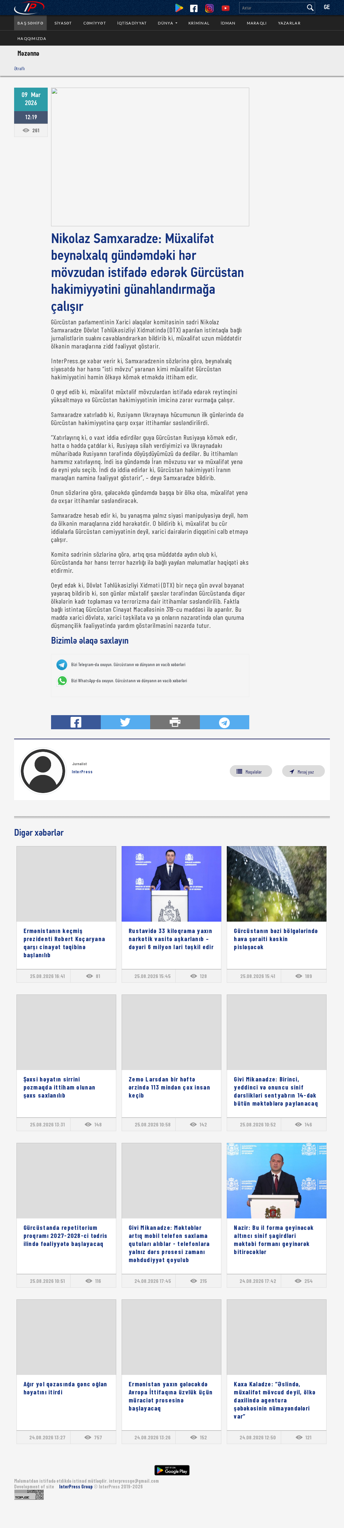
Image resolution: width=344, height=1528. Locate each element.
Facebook (194, 8)
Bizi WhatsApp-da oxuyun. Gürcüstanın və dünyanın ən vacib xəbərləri (129, 680)
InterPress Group (76, 1486)
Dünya (166, 23)
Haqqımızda (31, 38)
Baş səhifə (30, 23)
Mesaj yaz (306, 772)
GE (327, 7)
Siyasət (63, 23)
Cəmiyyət (94, 23)
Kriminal (199, 23)
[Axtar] (310, 7)
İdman (228, 23)
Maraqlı (257, 23)
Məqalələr (254, 772)
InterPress (82, 771)
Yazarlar (289, 23)
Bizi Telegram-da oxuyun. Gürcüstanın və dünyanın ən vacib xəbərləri (128, 664)
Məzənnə (28, 53)
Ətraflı (19, 68)
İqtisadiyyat (132, 23)
